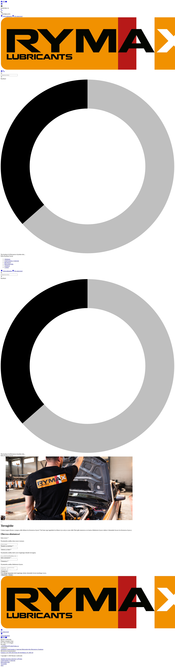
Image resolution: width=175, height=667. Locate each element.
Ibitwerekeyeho (26, 649)
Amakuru (40, 649)
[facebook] (2, 2)
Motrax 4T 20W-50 (27, 652)
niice (2, 665)
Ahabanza (4, 649)
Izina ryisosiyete (6, 558)
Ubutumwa (4, 561)
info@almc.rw (15, 646)
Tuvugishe (4, 664)
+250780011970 (6, 646)
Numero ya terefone (7, 546)
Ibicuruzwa (34, 649)
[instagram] (4, 2)
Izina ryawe (5, 538)
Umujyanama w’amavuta (14, 649)
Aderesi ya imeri (6, 549)
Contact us (4, 571)
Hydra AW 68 (17, 652)
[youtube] (6, 2)
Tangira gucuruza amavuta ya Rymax (11, 659)
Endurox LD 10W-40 (7, 652)
